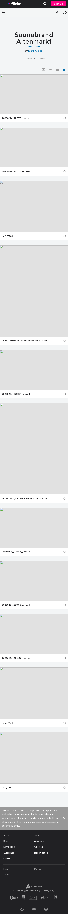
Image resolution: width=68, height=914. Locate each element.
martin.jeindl (35, 51)
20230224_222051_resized (16, 394)
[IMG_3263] (34, 758)
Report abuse (41, 852)
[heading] (14, 4)
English (7, 858)
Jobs (36, 835)
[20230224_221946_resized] (34, 634)
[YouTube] (34, 909)
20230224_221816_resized (16, 605)
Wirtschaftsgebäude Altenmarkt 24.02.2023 (24, 341)
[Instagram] (46, 909)
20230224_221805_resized (16, 552)
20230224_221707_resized (16, 118)
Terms (6, 874)
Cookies (38, 847)
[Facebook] (22, 909)
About (6, 835)
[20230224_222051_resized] (34, 370)
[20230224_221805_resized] (34, 528)
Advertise (39, 841)
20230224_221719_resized (16, 171)
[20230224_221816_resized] (34, 581)
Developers (9, 847)
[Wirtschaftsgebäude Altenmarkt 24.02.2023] (34, 291)
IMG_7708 (7, 236)
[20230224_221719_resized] (34, 147)
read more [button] (34, 46)
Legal (6, 869)
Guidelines (8, 852)
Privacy (37, 869)
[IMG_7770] (34, 693)
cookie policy (13, 825)
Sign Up (58, 3)
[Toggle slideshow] (43, 70)
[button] (57, 12)
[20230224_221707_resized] (34, 94)
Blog (5, 841)
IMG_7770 (7, 723)
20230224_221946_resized (16, 658)
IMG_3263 (7, 787)
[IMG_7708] (34, 206)
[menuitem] (45, 3)
